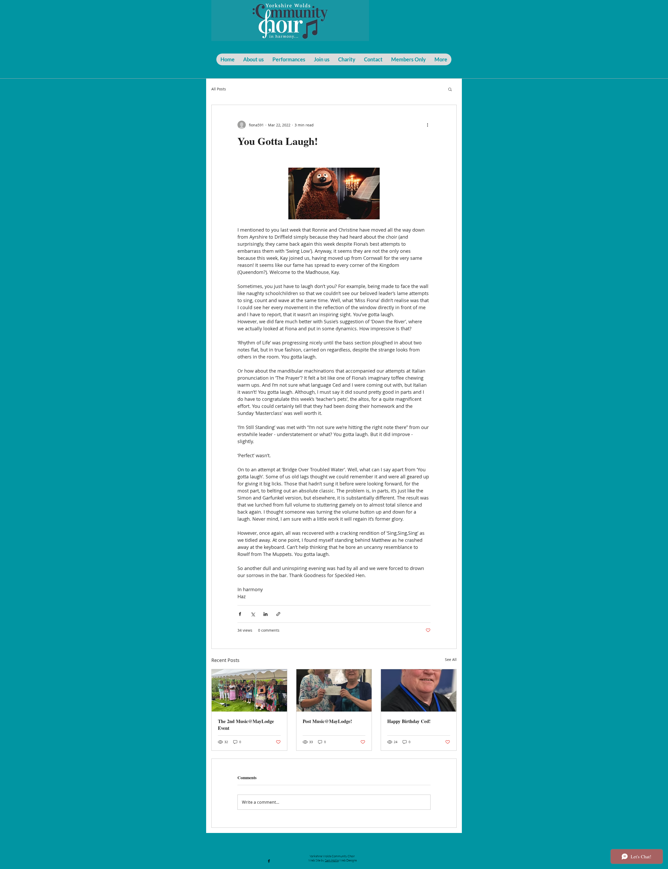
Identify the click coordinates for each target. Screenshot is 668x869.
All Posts (218, 88)
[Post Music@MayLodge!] (334, 690)
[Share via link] (278, 614)
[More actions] (427, 125)
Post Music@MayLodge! (327, 721)
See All (451, 659)
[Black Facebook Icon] (269, 861)
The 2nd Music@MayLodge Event (246, 724)
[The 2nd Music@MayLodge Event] (249, 690)
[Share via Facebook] (239, 614)
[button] (450, 89)
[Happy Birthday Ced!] (418, 690)
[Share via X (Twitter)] (252, 614)
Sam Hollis (332, 860)
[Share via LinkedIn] (265, 614)
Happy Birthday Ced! (409, 721)
